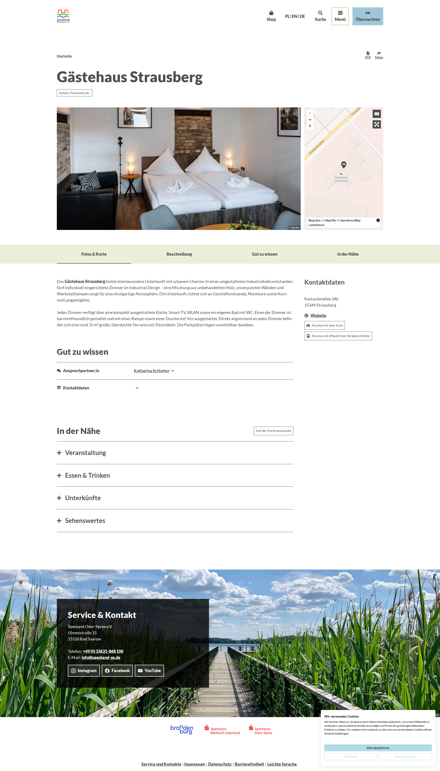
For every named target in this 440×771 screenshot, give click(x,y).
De (302, 16)
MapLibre (314, 220)
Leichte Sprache (282, 764)
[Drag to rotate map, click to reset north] (310, 126)
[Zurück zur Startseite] (63, 16)
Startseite (64, 56)
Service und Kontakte (161, 764)
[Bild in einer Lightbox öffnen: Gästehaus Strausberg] (179, 168)
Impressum (194, 764)
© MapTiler (330, 220)
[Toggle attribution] (378, 220)
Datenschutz (220, 764)
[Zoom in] (310, 113)
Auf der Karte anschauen (273, 431)
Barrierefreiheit (249, 764)
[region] (343, 168)
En (294, 16)
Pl (287, 16)
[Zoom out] (310, 119)
